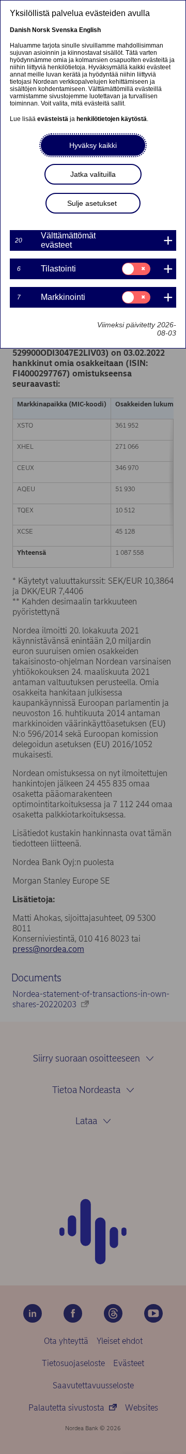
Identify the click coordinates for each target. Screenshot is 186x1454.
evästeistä (52, 119)
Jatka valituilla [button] (93, 174)
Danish (20, 30)
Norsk (41, 30)
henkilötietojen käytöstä (111, 119)
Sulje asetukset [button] (92, 203)
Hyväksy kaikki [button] (93, 145)
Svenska (65, 30)
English (90, 30)
